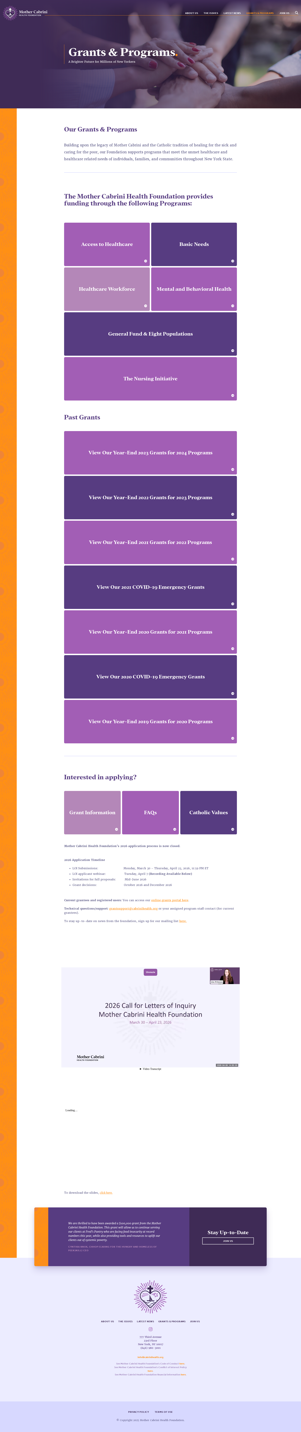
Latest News (232, 13)
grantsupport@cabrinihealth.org (133, 908)
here (181, 1363)
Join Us (284, 13)
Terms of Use (164, 1411)
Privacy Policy (138, 1411)
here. (183, 921)
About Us (191, 13)
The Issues (211, 13)
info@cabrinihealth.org (150, 1357)
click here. (106, 1193)
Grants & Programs (260, 13)
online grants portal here (169, 900)
